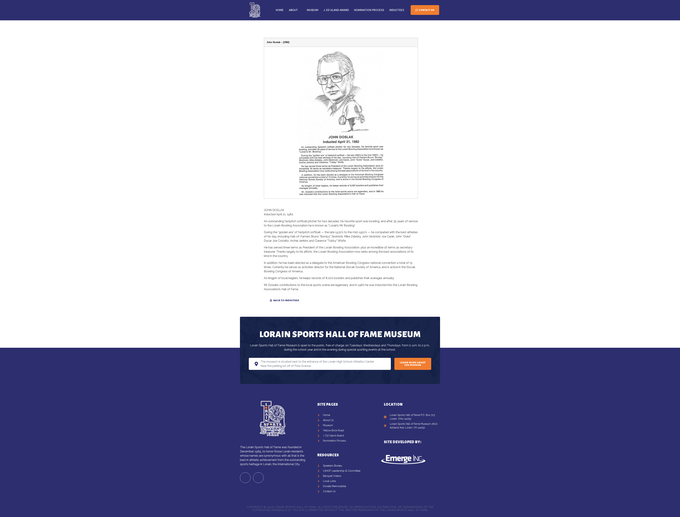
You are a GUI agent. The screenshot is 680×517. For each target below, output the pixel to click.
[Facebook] (245, 477)
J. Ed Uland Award (336, 10)
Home (280, 10)
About (293, 10)
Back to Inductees (286, 300)
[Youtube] (258, 477)
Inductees (396, 10)
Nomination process (369, 10)
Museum (312, 10)
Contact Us (426, 10)
